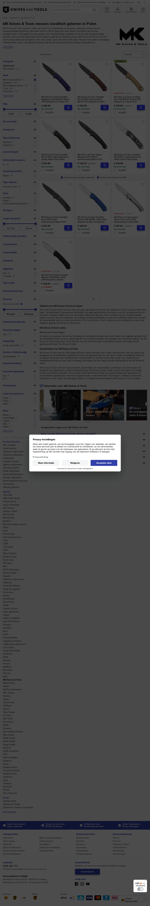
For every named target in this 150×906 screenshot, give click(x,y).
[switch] (140, 889)
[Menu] (145, 881)
